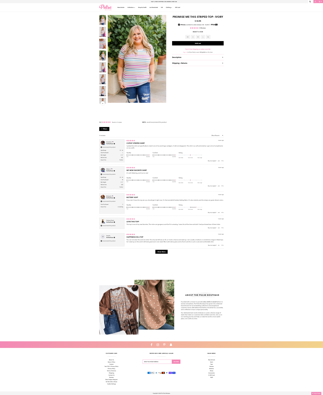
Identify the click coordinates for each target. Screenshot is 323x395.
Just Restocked (153, 7)
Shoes (211, 371)
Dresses (212, 366)
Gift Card (177, 7)
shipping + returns (179, 63)
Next (103, 103)
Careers (111, 364)
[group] (137, 59)
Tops (211, 364)
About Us (111, 360)
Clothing (168, 7)
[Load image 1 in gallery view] (137, 59)
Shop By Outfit (142, 7)
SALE (211, 377)
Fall (162, 7)
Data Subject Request (111, 379)
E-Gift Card (211, 375)
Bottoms (211, 368)
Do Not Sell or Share (111, 382)
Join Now (176, 362)
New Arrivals (120, 7)
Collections (130, 7)
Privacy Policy (111, 368)
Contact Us (111, 375)
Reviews (111, 377)
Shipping (111, 373)
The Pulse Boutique (165, 393)
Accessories (211, 373)
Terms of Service (111, 371)
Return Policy (111, 362)
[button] (198, 28)
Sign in (185, 52)
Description (176, 57)
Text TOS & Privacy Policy (111, 366)
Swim (211, 362)
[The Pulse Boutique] (105, 7)
